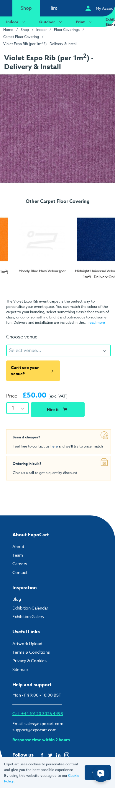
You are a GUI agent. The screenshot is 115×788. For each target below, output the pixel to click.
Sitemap (20, 669)
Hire (53, 8)
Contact (19, 572)
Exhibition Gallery (28, 616)
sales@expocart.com (43, 723)
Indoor (12, 21)
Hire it (53, 409)
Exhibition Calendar (30, 608)
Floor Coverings (67, 29)
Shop (26, 8)
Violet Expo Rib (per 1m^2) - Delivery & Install (40, 43)
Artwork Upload (27, 643)
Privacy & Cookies (29, 660)
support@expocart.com (34, 729)
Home (8, 29)
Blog (16, 599)
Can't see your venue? (25, 371)
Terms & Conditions (31, 652)
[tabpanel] (29, 241)
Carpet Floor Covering (21, 36)
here (54, 446)
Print (80, 21)
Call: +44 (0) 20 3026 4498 (37, 713)
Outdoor (47, 21)
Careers (19, 563)
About (18, 546)
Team (17, 555)
